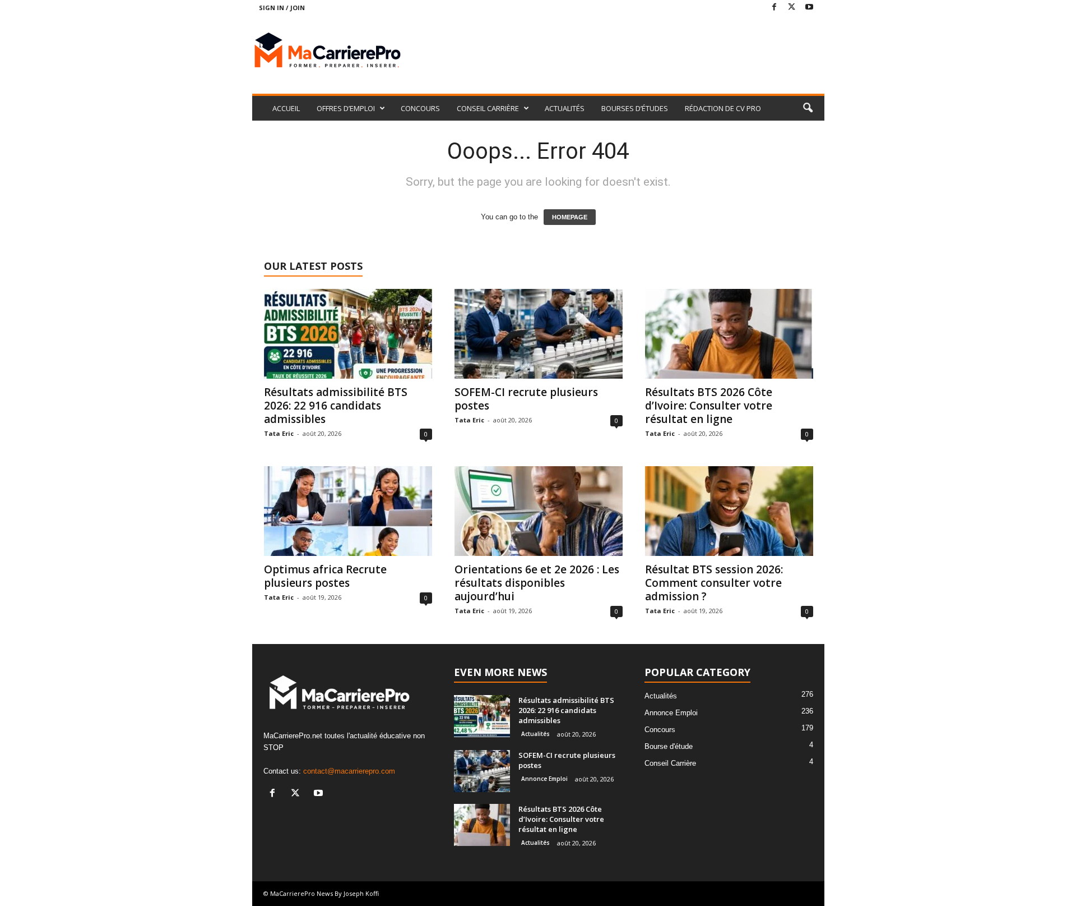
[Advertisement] (620, 51)
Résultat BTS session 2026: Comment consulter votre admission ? (714, 583)
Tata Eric (279, 433)
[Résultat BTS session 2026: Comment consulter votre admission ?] (729, 511)
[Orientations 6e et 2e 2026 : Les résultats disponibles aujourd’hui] (538, 511)
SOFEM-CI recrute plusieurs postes (526, 399)
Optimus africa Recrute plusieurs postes (325, 576)
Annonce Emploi (544, 779)
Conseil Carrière (670, 763)
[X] (792, 7)
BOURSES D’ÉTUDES (634, 108)
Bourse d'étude (668, 746)
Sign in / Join (282, 7)
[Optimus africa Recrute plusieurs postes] (348, 511)
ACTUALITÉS (565, 108)
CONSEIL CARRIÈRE (488, 108)
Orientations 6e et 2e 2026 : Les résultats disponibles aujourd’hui (536, 583)
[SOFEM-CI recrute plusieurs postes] (538, 334)
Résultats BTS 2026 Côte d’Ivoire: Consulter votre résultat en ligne (708, 405)
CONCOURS (420, 108)
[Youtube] (809, 7)
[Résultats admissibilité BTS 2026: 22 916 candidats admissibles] (348, 334)
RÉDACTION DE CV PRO (723, 108)
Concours (659, 729)
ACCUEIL (286, 108)
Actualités (535, 734)
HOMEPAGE (569, 217)
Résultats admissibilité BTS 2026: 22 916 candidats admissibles (335, 405)
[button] (807, 108)
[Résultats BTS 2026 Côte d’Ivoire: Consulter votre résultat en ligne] (729, 334)
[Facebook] (774, 7)
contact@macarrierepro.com (349, 771)
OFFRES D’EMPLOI (346, 108)
